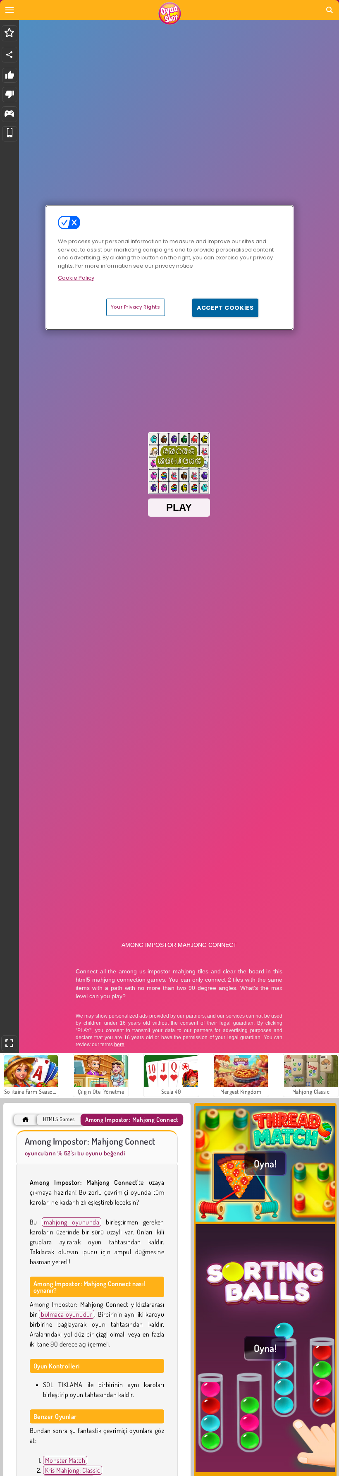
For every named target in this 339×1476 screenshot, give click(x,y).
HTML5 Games (58, 1119)
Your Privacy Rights (135, 306)
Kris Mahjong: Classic (72, 1470)
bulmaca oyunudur (66, 1314)
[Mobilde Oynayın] (9, 133)
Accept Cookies (225, 307)
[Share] (9, 54)
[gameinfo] (9, 114)
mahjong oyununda (71, 1222)
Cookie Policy (76, 278)
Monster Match (65, 1460)
